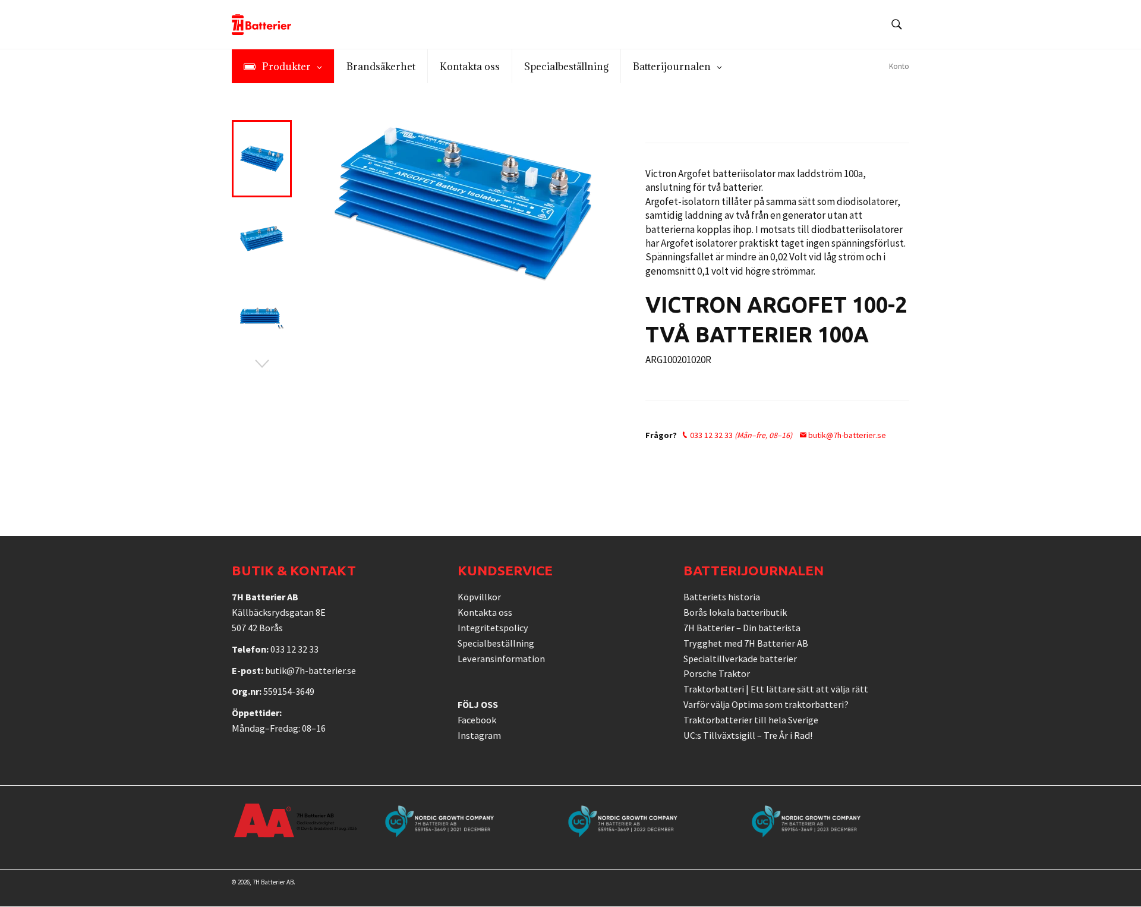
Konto (899, 66)
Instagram (479, 735)
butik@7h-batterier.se (846, 435)
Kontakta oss (485, 612)
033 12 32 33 (740, 435)
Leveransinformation (501, 658)
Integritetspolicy (493, 628)
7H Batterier (269, 882)
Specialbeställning (496, 643)
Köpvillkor (479, 597)
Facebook (477, 720)
